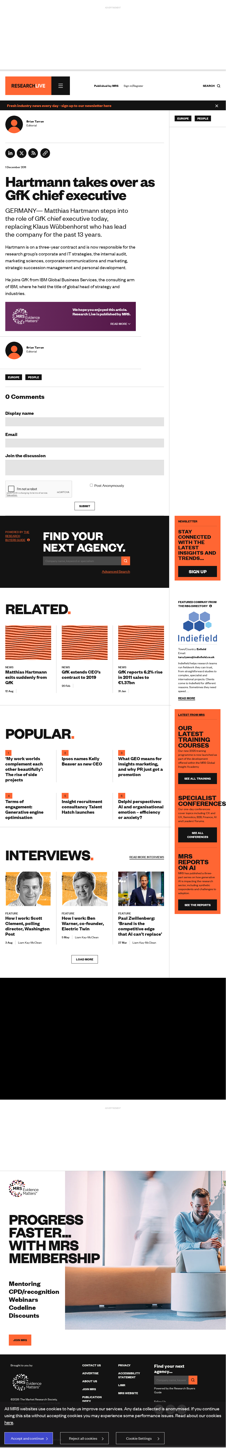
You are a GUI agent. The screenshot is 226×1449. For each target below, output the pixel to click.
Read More (119, 324)
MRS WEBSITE (128, 1393)
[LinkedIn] (10, 156)
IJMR (121, 1385)
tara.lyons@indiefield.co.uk (196, 657)
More (146, 857)
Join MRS (20, 1340)
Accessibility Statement (129, 1375)
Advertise (90, 1373)
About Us (89, 1381)
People (33, 377)
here (8, 1422)
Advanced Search (116, 571)
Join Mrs (89, 1389)
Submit (84, 506)
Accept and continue (27, 1438)
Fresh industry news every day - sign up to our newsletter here (59, 105)
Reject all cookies (83, 1438)
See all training (197, 779)
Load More (84, 959)
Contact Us (91, 1365)
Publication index (92, 1399)
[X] (21, 156)
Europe (13, 377)
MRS (115, 86)
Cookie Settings (139, 1438)
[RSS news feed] (33, 156)
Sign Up (198, 571)
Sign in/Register (133, 86)
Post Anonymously (109, 485)
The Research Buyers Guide (17, 536)
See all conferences (197, 835)
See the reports (198, 905)
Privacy (124, 1365)
